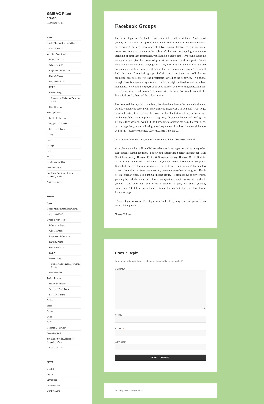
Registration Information (59, 70)
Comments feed (54, 385)
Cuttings (50, 145)
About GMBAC (56, 48)
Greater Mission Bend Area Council (62, 43)
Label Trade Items (57, 129)
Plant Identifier (55, 107)
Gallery (50, 134)
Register (50, 369)
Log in (50, 374)
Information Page (56, 59)
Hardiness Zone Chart (56, 162)
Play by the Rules (56, 81)
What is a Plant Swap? (56, 54)
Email (119, 328)
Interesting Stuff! (54, 167)
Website (120, 342)
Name (119, 315)
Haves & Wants (56, 76)
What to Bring (55, 92)
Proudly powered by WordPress (129, 390)
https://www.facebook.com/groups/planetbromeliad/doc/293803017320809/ (155, 139)
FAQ (49, 156)
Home (49, 37)
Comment (122, 269)
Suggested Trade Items (59, 123)
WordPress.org (53, 391)
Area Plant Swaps (54, 182)
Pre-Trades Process (57, 118)
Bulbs (49, 151)
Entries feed (52, 380)
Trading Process (54, 112)
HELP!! (52, 87)
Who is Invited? (56, 65)
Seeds (49, 140)
